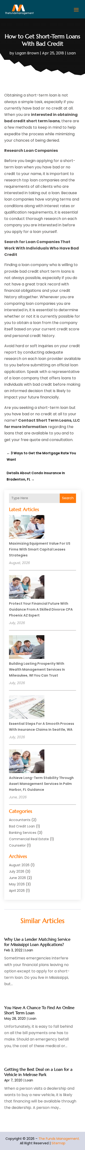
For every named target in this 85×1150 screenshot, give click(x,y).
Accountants (19, 820)
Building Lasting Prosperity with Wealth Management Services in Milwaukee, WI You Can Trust (37, 669)
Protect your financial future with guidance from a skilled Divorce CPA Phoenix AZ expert (41, 609)
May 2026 (17, 884)
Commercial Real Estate (29, 839)
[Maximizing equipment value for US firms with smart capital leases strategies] (26, 527)
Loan (71, 53)
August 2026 (19, 865)
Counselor (17, 845)
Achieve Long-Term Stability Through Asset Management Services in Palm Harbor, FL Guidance (41, 783)
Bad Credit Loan (22, 826)
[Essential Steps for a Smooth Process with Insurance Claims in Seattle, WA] (26, 707)
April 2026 (17, 890)
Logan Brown (27, 53)
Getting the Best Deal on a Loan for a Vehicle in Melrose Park (38, 1072)
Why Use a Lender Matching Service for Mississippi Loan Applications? (37, 942)
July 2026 (16, 871)
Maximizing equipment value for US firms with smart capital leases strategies (39, 549)
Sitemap (58, 1143)
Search (68, 498)
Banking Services (22, 832)
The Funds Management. (59, 1138)
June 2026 (17, 877)
